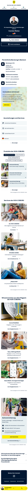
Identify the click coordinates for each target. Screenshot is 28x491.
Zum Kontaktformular (11, 84)
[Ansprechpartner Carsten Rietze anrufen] (22, 488)
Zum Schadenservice (13, 258)
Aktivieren (6, 104)
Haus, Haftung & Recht (14, 157)
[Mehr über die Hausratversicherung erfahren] (25, 186)
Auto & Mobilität (20, 154)
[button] (14, 69)
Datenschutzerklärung (8, 101)
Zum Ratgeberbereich (13, 329)
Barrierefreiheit (20, 481)
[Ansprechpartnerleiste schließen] (26, 488)
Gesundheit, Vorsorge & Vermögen (14, 160)
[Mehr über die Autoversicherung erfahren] (25, 169)
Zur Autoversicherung (13, 440)
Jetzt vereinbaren (14, 79)
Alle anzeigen (15, 142)
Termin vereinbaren (15, 44)
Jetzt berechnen (14, 436)
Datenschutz (13, 481)
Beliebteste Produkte (9, 154)
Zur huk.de (13, 230)
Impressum (6, 481)
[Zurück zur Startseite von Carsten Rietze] (14, 2)
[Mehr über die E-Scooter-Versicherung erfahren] (25, 177)
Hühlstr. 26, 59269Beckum (14, 35)
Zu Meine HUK (13, 286)
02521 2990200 (15, 40)
